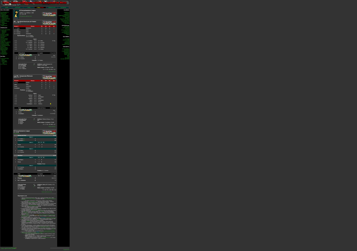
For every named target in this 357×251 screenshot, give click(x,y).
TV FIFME (67, 38)
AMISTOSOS (4, 13)
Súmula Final (49, 191)
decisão (27, 213)
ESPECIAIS (4, 60)
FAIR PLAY (3, 52)
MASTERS (3, 30)
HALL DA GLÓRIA (65, 20)
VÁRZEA (3, 37)
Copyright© (8, 248)
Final (54, 71)
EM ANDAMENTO (5, 12)
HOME (6, 7)
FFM (68, 56)
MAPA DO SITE (51, 7)
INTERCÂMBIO (65, 48)
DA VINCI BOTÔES (65, 59)
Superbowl (42, 211)
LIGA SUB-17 (4, 36)
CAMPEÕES (66, 14)
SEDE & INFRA (4, 47)
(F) (24, 138)
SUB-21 (3, 33)
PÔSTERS (67, 42)
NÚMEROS (66, 33)
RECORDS (66, 26)
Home (67, 249)
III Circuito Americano (46, 237)
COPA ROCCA (4, 17)
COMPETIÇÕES (65, 51)
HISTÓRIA (67, 23)
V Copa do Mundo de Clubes (44, 226)
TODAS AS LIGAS (5, 44)
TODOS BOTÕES (5, 58)
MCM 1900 (66, 54)
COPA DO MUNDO (5, 21)
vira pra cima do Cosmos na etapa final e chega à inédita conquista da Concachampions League (38, 232)
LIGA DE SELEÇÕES (5, 29)
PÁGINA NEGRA (65, 32)
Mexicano (24, 16)
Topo (64, 249)
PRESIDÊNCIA (4, 53)
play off (38, 219)
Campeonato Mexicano (32, 201)
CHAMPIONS (4, 20)
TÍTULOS (67, 13)
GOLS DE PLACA (65, 30)
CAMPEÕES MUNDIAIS (63, 15)
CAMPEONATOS (4, 16)
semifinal (28, 221)
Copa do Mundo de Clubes (49, 230)
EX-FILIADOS (4, 64)
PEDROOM (66, 53)
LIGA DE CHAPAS (5, 43)
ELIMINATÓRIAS (4, 15)
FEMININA (3, 32)
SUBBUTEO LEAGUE (6, 42)
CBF (3, 63)
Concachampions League (30, 198)
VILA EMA (67, 57)
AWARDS (67, 17)
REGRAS (3, 51)
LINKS (28, 7)
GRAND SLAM (66, 16)
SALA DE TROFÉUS (64, 18)
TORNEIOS (3, 14)
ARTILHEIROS (66, 27)
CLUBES (3, 22)
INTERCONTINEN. (5, 18)
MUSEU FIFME (65, 44)
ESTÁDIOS (3, 46)
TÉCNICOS (66, 50)
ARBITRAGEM (4, 49)
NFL (20, 16)
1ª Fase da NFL (34, 210)
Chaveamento (17, 133)
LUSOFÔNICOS (65, 21)
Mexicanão (25, 212)
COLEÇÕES (4, 61)
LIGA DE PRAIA (4, 38)
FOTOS (67, 41)
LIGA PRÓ (3, 40)
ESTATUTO (4, 54)
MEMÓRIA (67, 43)
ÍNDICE (3, 59)
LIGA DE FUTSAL (5, 35)
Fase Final (29, 16)
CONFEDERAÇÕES (5, 45)
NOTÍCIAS (17, 7)
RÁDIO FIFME (66, 40)
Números (50, 71)
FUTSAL (2, 24)
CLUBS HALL (66, 22)
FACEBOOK (63, 7)
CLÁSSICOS (66, 31)
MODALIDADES (4, 48)
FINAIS (67, 34)
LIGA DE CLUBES (5, 34)
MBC (68, 55)
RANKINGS (66, 12)
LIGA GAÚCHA (4, 39)
